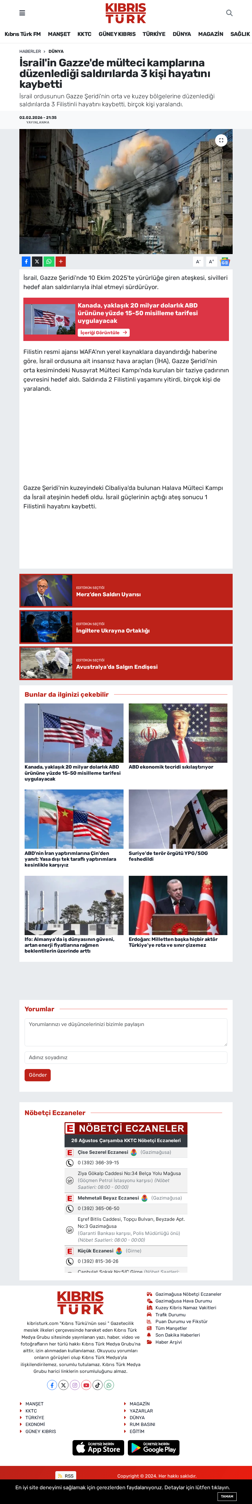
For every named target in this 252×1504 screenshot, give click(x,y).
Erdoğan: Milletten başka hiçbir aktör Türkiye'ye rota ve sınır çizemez (173, 942)
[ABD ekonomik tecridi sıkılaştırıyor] (178, 733)
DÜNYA (182, 34)
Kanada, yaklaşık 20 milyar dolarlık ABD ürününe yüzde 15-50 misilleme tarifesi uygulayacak (73, 772)
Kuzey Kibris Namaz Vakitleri (186, 1307)
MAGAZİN (210, 34)
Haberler (30, 51)
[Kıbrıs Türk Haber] (126, 12)
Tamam (227, 1496)
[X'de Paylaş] (37, 262)
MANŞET (59, 34)
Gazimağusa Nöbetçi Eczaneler (189, 1294)
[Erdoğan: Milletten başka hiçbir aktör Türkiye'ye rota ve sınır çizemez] (178, 905)
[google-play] (154, 1447)
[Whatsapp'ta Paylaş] (49, 262)
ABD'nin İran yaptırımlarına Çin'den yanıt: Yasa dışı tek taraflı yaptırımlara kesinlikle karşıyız (70, 859)
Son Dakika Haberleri (178, 1335)
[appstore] (99, 1447)
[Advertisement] (126, 436)
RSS (68, 1476)
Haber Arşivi (169, 1342)
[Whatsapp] (109, 1385)
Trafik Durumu (171, 1315)
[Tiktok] (98, 1385)
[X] (63, 1385)
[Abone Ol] (225, 261)
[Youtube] (86, 1385)
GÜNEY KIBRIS (117, 34)
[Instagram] (75, 1385)
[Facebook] (52, 1385)
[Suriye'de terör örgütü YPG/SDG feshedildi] (178, 819)
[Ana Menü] (22, 13)
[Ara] (229, 13)
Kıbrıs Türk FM (23, 34)
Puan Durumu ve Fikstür (182, 1321)
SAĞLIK (240, 34)
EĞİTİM (137, 1431)
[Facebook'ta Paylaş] (26, 262)
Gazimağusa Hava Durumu (184, 1301)
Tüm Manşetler (171, 1328)
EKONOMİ (35, 1424)
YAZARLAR (141, 1411)
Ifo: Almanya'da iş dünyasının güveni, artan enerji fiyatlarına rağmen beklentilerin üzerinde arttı (69, 945)
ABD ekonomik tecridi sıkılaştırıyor (171, 767)
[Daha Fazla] (61, 262)
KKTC (84, 34)
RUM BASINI (142, 1424)
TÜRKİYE (154, 34)
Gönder (38, 1075)
